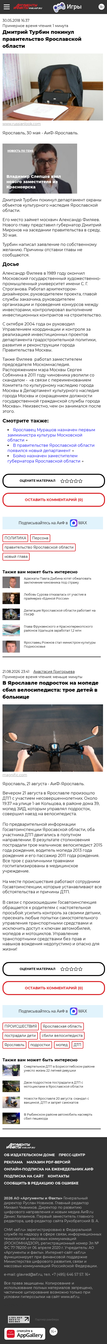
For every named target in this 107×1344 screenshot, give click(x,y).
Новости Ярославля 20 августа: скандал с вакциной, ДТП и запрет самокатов (56, 1100)
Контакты (58, 1176)
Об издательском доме (29, 1155)
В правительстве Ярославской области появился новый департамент (51, 448)
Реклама (13, 1162)
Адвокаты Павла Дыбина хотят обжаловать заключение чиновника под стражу (57, 580)
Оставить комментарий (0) (54, 500)
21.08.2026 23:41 (15, 671)
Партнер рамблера (47, 1319)
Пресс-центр (72, 1155)
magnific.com (14, 775)
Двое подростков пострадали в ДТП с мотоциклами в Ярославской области (53, 1084)
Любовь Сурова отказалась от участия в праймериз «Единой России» (55, 596)
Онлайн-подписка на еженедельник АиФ (48, 1169)
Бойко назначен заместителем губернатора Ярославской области (43, 459)
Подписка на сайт (24, 1176)
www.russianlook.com (21, 124)
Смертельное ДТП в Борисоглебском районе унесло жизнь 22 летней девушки (59, 1068)
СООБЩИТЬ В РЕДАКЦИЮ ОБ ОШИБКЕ (41, 1183)
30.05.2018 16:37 (15, 20)
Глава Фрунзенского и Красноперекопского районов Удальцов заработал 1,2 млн (58, 628)
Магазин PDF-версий (48, 1162)
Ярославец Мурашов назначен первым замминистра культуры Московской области (51, 435)
